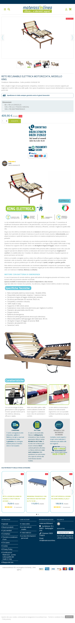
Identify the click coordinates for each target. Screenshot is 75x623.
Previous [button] (2, 492)
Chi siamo (6, 543)
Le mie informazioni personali (28, 537)
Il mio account (25, 519)
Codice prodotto (25, 82)
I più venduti (7, 530)
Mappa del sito (8, 562)
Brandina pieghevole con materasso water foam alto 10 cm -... (36, 498)
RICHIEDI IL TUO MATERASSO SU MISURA (59, 432)
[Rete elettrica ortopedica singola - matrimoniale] (20, 64)
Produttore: (5, 82)
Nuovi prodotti (8, 527)
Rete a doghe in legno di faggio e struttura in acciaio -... (12, 498)
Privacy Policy (7, 549)
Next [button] (72, 492)
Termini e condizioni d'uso (10, 538)
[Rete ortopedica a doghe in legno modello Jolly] (61, 483)
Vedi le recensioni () (14, 165)
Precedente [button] (2, 37)
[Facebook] (58, 523)
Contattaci (6, 534)
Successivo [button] (72, 37)
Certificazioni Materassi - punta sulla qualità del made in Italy (9, 555)
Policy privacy (6, 619)
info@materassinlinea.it (48, 540)
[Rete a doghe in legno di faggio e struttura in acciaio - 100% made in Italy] (13, 483)
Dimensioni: (7, 102)
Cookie (5, 546)
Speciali (5, 524)
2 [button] (38, 514)
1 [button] (36, 514)
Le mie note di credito (26, 528)
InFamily (28, 567)
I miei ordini (25, 524)
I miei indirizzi (26, 533)
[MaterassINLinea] (37, 9)
